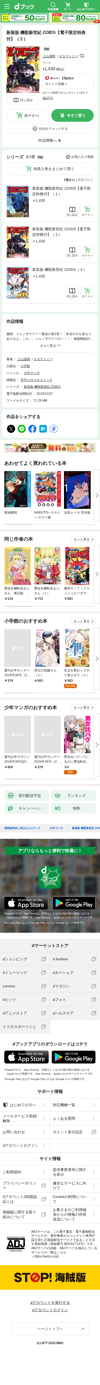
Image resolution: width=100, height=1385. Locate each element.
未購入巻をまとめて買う (53, 169)
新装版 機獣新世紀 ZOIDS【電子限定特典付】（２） (61, 232)
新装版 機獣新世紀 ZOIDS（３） (59, 269)
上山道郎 (49, 56)
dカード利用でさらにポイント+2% (64, 92)
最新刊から (86, 179)
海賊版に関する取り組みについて (19, 1214)
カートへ (31, 115)
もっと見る (82, 539)
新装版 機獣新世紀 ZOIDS (42, 387)
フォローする (82, 56)
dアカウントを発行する (50, 1302)
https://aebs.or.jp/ (46, 1256)
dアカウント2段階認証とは (20, 1199)
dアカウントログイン (20, 1145)
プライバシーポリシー (19, 1185)
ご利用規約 (12, 1172)
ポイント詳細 (54, 84)
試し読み (26, 100)
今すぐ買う (76, 115)
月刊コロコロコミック (37, 380)
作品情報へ (47, 140)
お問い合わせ (14, 1132)
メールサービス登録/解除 (20, 1118)
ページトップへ (50, 1329)
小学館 (25, 366)
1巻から (69, 179)
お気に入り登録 (82, 157)
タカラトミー (68, 56)
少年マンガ (32, 373)
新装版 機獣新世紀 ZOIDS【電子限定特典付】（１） (61, 191)
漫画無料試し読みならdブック (22, 828)
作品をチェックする (53, 129)
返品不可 (48, 98)
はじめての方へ (23, 1105)
